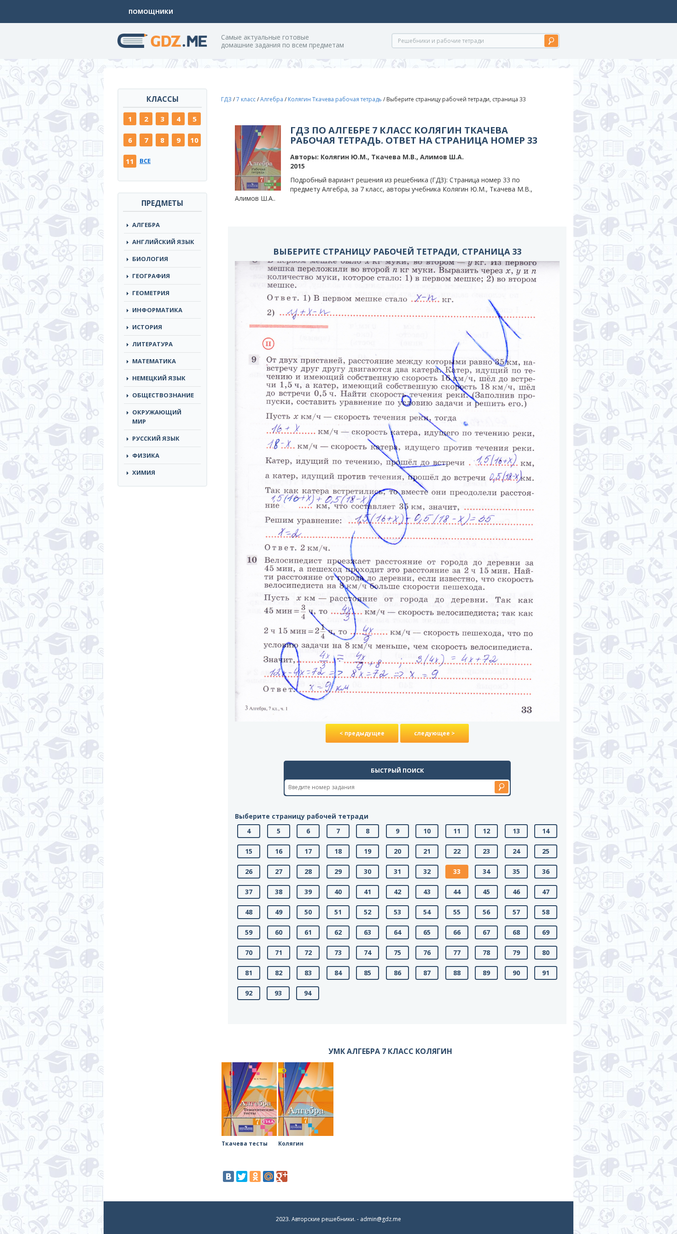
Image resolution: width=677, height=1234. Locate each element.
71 (278, 952)
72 (308, 952)
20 (397, 851)
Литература (152, 344)
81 (248, 972)
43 (427, 891)
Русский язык (156, 438)
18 (338, 851)
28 (308, 871)
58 (545, 912)
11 (130, 161)
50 (308, 912)
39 (308, 891)
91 (545, 972)
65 (427, 932)
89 (486, 972)
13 (516, 831)
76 (427, 952)
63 (367, 932)
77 (457, 952)
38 (278, 891)
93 (278, 993)
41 (367, 891)
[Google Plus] (281, 1176)
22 (457, 851)
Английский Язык (163, 242)
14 (545, 831)
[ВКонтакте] (228, 1176)
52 (367, 912)
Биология (150, 259)
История (147, 327)
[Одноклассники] (255, 1176)
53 (397, 912)
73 (338, 952)
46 (516, 891)
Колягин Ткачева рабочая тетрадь (335, 99)
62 (338, 932)
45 (486, 891)
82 (278, 972)
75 (397, 952)
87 (427, 972)
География (151, 276)
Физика (145, 455)
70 (248, 952)
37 (248, 891)
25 (545, 851)
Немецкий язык (159, 378)
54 (427, 912)
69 (545, 932)
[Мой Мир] (268, 1176)
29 (338, 871)
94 (307, 993)
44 (457, 891)
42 (397, 891)
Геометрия (150, 293)
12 (486, 831)
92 (248, 993)
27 (278, 871)
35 (516, 871)
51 (338, 912)
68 (516, 932)
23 (486, 851)
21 (427, 851)
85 (367, 972)
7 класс (246, 99)
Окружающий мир (156, 416)
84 (338, 972)
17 (308, 851)
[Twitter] (241, 1176)
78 (486, 952)
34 (486, 871)
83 (308, 972)
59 (248, 932)
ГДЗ (226, 99)
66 (457, 932)
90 (516, 972)
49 (278, 912)
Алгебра (146, 225)
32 (427, 871)
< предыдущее (362, 733)
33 (457, 871)
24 (516, 851)
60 (278, 932)
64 (397, 932)
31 (397, 871)
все (145, 161)
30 (367, 871)
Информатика (157, 310)
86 (397, 972)
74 (367, 952)
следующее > (434, 733)
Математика (154, 361)
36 (545, 871)
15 (248, 851)
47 (545, 891)
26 (248, 871)
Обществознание (163, 395)
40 (338, 891)
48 (248, 912)
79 (516, 952)
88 (457, 972)
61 (308, 932)
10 (194, 140)
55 (457, 912)
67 (486, 932)
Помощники (150, 11)
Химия (143, 472)
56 (486, 912)
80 (545, 952)
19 (367, 851)
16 (278, 851)
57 (516, 912)
